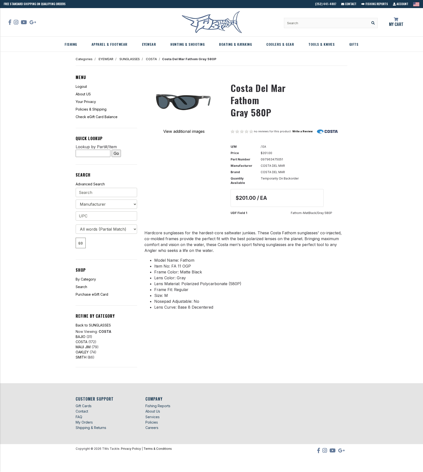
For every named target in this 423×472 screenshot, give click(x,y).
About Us (152, 411)
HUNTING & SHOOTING (187, 44)
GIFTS (354, 44)
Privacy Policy (131, 448)
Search (81, 287)
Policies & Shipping (91, 109)
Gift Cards (84, 406)
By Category (86, 279)
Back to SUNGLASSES (93, 325)
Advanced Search (90, 184)
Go (80, 243)
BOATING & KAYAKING (235, 44)
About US (83, 94)
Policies (151, 422)
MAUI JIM (83, 347)
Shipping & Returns (91, 428)
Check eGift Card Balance (97, 117)
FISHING (71, 44)
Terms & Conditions (157, 448)
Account (402, 4)
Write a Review (302, 131)
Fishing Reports (376, 4)
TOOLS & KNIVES (321, 44)
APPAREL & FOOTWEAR (110, 44)
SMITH (81, 357)
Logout (81, 86)
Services (152, 417)
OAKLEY (82, 352)
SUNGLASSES (129, 59)
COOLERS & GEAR (280, 44)
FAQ (79, 417)
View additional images (184, 131)
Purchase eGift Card (92, 294)
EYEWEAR (149, 44)
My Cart (396, 24)
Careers (151, 428)
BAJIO (80, 337)
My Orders (84, 422)
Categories (84, 59)
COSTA (151, 59)
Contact (350, 4)
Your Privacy (86, 102)
